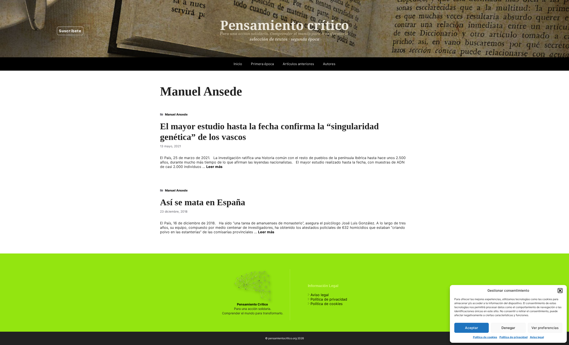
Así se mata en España (202, 202)
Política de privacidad (513, 337)
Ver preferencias (545, 328)
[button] (560, 290)
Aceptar (471, 328)
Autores (329, 64)
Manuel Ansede (176, 114)
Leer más (214, 166)
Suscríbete (70, 31)
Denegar (508, 328)
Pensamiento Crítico (252, 304)
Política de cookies (485, 337)
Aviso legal (537, 337)
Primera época (262, 64)
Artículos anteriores (298, 64)
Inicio (238, 64)
